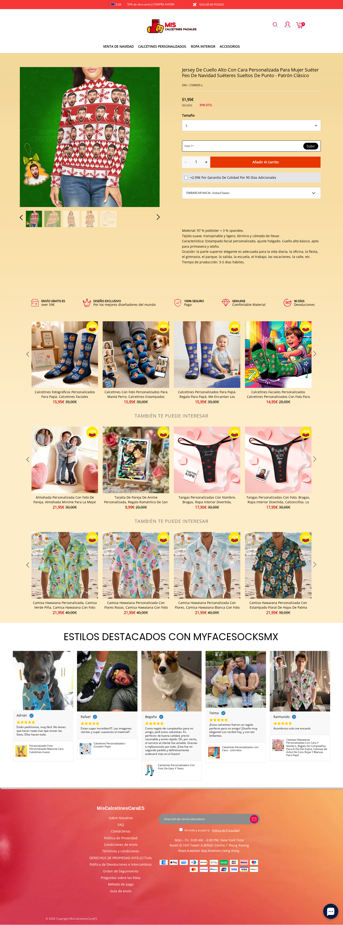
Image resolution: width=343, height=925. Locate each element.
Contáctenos (120, 831)
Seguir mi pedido (211, 5)
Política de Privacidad (120, 838)
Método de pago (120, 884)
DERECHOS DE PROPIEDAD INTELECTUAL (120, 858)
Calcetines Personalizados (162, 46)
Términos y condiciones (120, 851)
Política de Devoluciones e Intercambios (121, 864)
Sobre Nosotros (121, 818)
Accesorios (230, 46)
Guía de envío (120, 891)
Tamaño (188, 115)
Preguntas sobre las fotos (120, 877)
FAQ (121, 824)
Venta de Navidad (118, 46)
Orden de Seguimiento (120, 871)
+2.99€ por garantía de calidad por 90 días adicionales (233, 177)
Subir (311, 146)
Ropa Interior (203, 46)
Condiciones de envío (120, 844)
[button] (30, 136)
